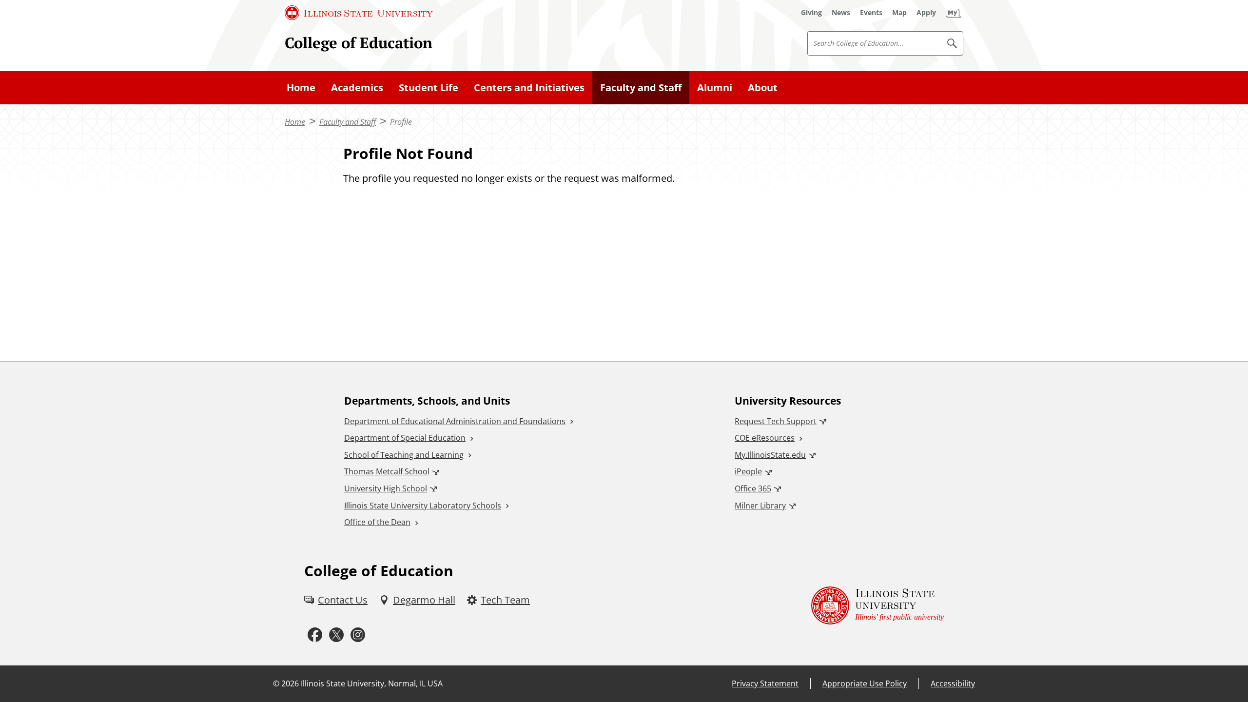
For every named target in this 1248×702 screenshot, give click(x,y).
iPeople (748, 471)
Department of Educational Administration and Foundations (455, 421)
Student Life (428, 87)
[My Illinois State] (953, 12)
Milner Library (760, 505)
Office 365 (753, 488)
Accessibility (953, 683)
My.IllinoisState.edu (770, 454)
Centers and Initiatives (529, 87)
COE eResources (765, 437)
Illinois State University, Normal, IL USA (372, 683)
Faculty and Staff (641, 87)
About (763, 87)
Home (301, 87)
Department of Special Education (405, 437)
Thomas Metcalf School (386, 471)
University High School (385, 488)
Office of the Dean (377, 522)
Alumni (714, 87)
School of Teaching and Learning (404, 454)
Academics (357, 87)
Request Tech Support (776, 421)
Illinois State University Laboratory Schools (422, 505)
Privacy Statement (765, 683)
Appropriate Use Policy (864, 683)
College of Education (358, 43)
